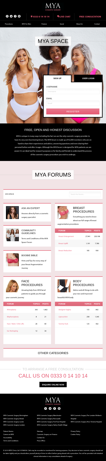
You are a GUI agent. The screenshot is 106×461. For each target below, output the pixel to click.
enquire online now (53, 385)
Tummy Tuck (63, 324)
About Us (79, 24)
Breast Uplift (63, 243)
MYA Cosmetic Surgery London (14, 425)
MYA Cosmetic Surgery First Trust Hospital (51, 422)
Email (49, 98)
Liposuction (63, 317)
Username (51, 87)
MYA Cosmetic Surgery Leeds (13, 422)
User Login (88, 78)
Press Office (41, 441)
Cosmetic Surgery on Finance (47, 434)
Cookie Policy (75, 434)
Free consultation (90, 16)
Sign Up (57, 78)
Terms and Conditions (10, 441)
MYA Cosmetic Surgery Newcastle (48, 419)
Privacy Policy (75, 431)
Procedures (9, 24)
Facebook (15, 16)
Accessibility (7, 437)
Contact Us (40, 437)
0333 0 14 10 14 (41, 16)
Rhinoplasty (11, 309)
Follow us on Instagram (19, 16)
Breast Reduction (65, 250)
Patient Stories (8, 431)
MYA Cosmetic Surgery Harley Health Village (52, 425)
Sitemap (40, 431)
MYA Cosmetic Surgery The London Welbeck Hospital (86, 417)
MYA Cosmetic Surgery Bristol (13, 419)
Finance (44, 24)
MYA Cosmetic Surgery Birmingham (15, 415)
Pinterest (7, 16)
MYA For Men (26, 24)
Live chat (65, 16)
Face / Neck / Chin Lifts (15, 324)
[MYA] (53, 7)
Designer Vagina (65, 309)
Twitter (11, 16)
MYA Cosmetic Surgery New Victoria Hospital (86, 422)
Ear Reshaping (12, 331)
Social (62, 24)
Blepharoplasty (13, 317)
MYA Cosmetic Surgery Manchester (49, 415)
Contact (97, 24)
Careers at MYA (8, 434)
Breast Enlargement (66, 236)
